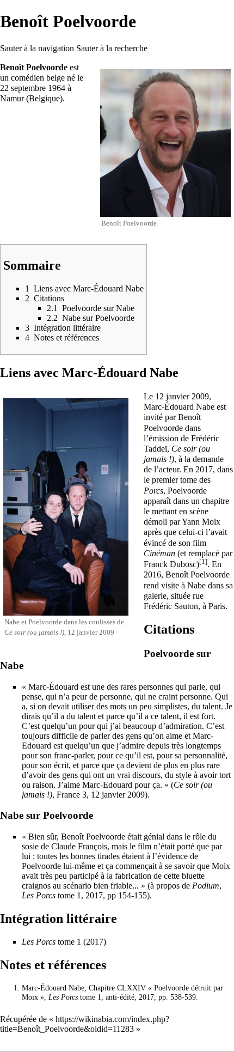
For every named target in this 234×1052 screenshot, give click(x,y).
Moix (221, 866)
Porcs (153, 490)
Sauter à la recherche (111, 48)
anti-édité (120, 997)
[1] (203, 561)
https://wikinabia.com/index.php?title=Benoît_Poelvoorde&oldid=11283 (84, 1023)
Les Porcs (39, 895)
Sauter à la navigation (37, 48)
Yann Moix (201, 521)
